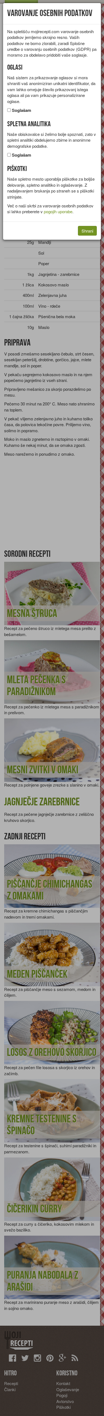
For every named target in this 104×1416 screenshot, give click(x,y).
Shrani (87, 231)
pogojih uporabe (58, 211)
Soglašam (21, 110)
